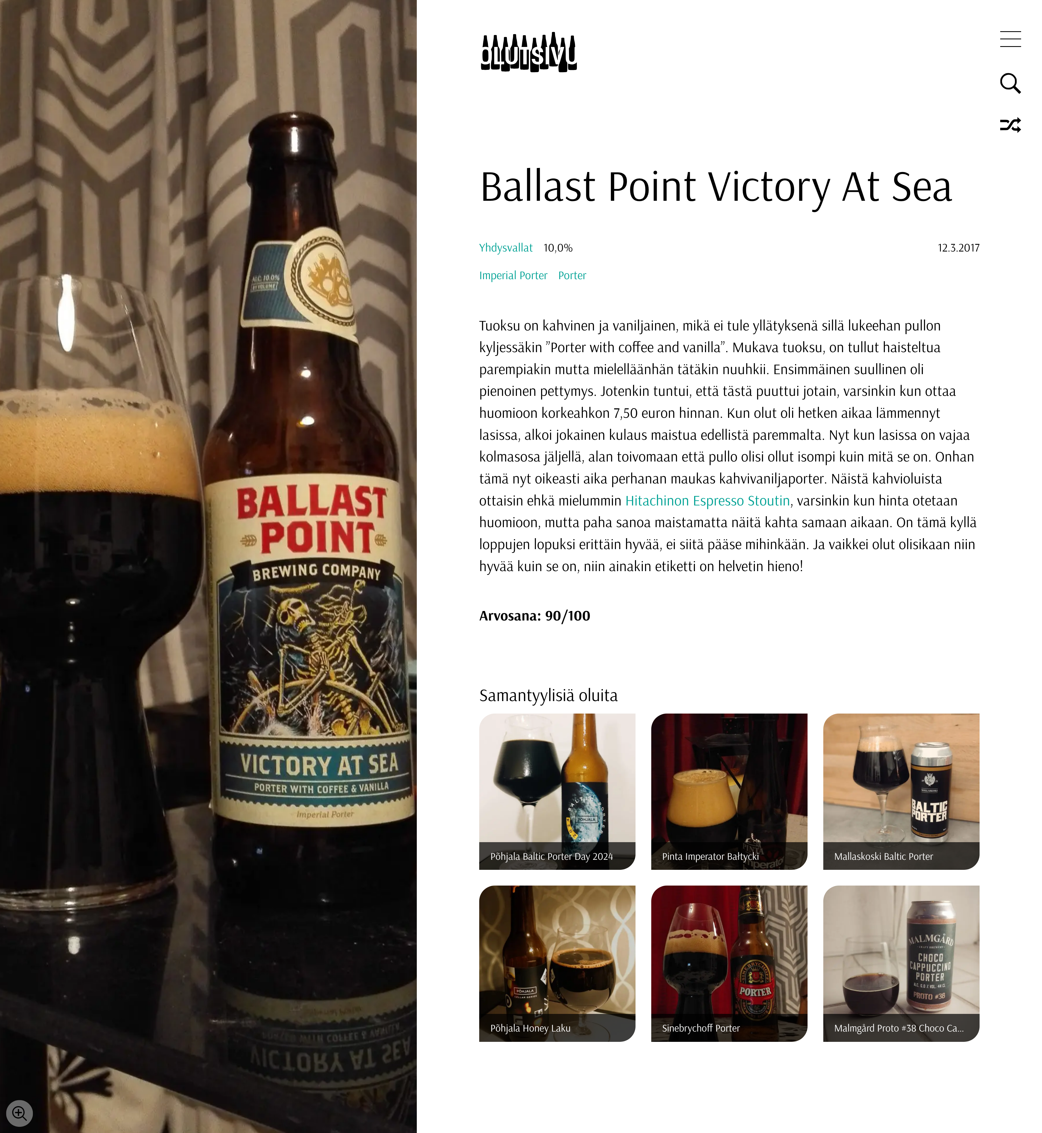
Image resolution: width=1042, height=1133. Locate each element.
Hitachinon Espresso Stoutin (707, 500)
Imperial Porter (513, 275)
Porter (572, 275)
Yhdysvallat (506, 247)
